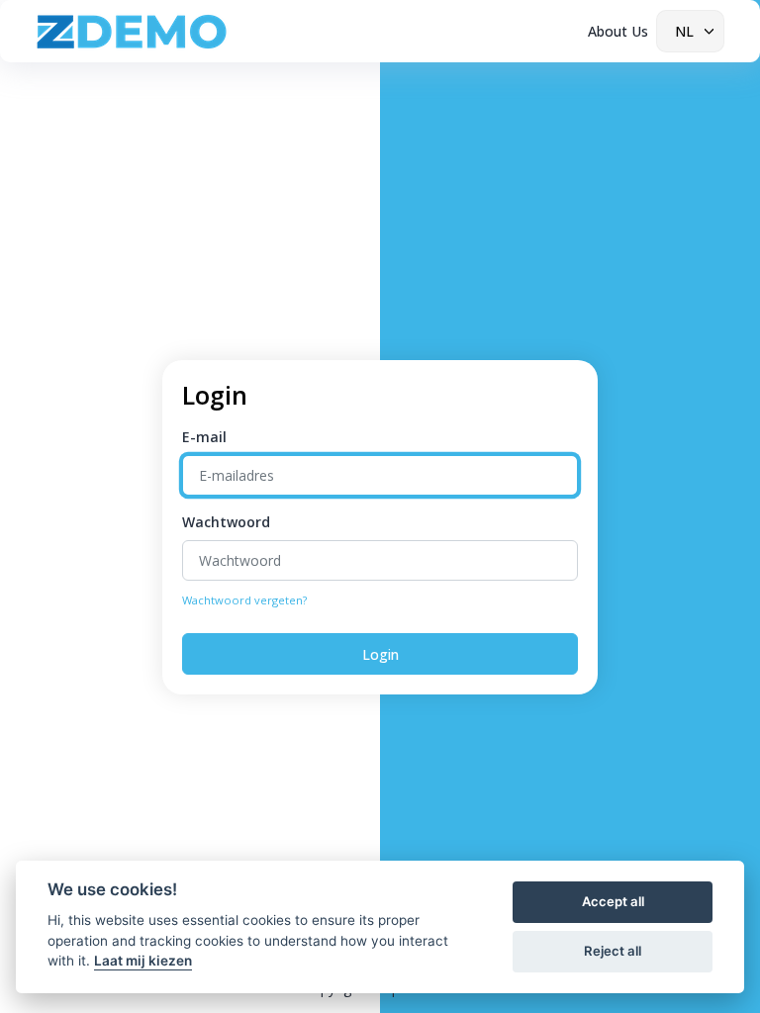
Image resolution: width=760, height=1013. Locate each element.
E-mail (204, 436)
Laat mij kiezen (143, 960)
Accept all (613, 901)
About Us (618, 31)
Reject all (612, 951)
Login (380, 654)
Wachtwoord (226, 521)
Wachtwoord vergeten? (244, 600)
